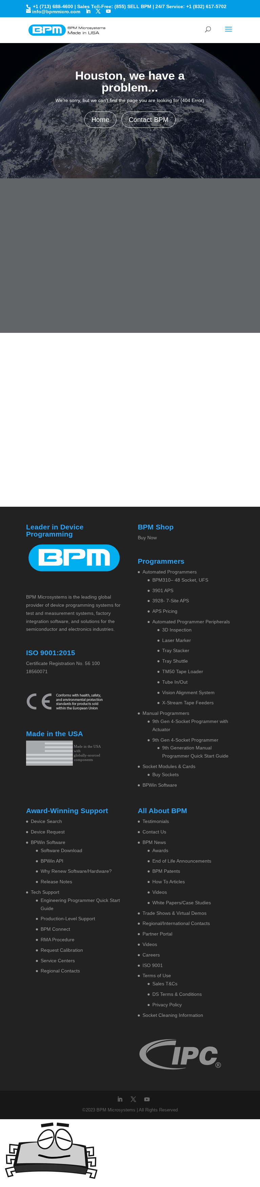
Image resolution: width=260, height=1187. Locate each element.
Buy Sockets (165, 774)
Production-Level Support (68, 918)
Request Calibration (62, 950)
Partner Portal (157, 934)
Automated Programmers (170, 572)
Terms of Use (157, 975)
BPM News (154, 842)
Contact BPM (149, 119)
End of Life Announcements (181, 861)
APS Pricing (164, 611)
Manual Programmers (166, 713)
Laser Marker (176, 640)
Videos (159, 892)
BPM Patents (166, 871)
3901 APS (162, 590)
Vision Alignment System (188, 692)
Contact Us (154, 831)
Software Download (61, 850)
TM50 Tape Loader (182, 671)
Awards (160, 850)
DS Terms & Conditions (177, 994)
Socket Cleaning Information (173, 1015)
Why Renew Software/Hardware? (76, 871)
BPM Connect (55, 929)
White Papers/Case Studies (181, 902)
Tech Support (45, 892)
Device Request (48, 831)
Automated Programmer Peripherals (191, 621)
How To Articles (168, 881)
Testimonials (156, 821)
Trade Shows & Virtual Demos (175, 913)
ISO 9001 (153, 965)
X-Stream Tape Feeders (188, 702)
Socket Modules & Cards (169, 766)
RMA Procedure (57, 939)
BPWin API (52, 861)
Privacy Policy (167, 1004)
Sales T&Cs (164, 983)
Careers (151, 955)
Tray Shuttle (175, 661)
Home (100, 119)
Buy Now (147, 537)
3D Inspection (177, 629)
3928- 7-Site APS (170, 600)
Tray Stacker (175, 650)
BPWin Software (160, 785)
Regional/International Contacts (176, 923)
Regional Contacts (60, 970)
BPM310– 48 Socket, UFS (180, 580)
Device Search (46, 821)
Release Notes (56, 881)
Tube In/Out (175, 682)
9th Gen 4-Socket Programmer (185, 740)
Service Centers (58, 960)
